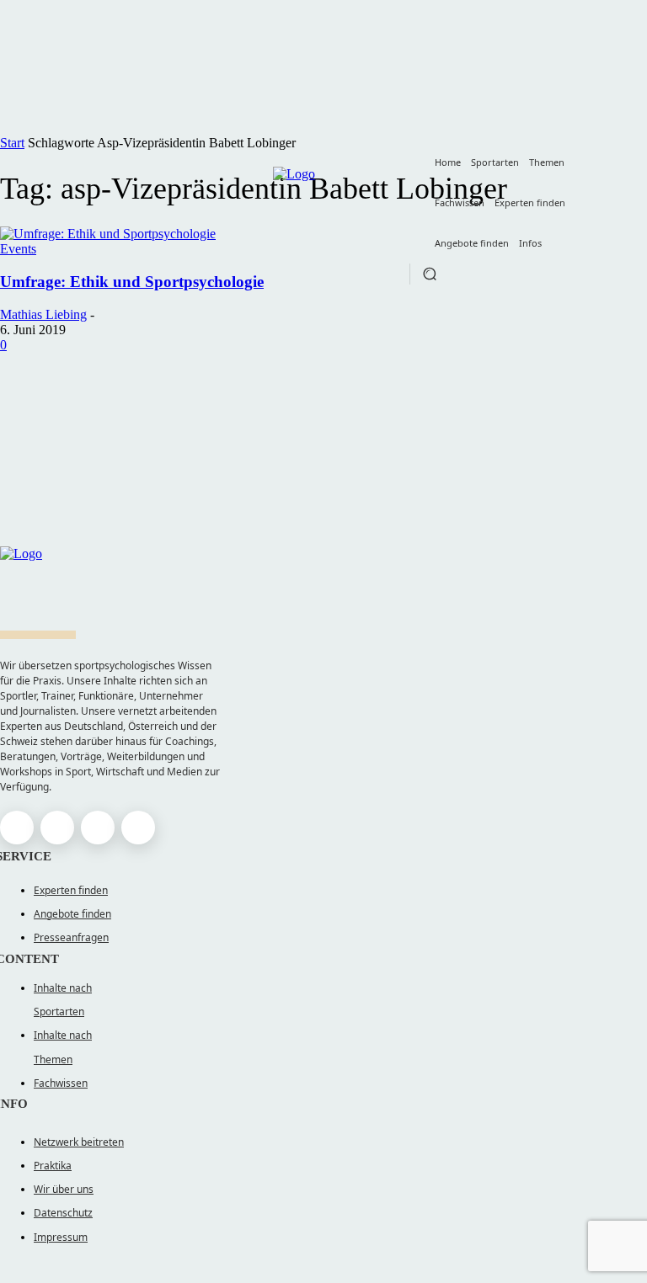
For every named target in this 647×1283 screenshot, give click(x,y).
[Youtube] (138, 827)
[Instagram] (57, 827)
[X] (98, 827)
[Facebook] (17, 827)
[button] (429, 273)
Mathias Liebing (43, 314)
